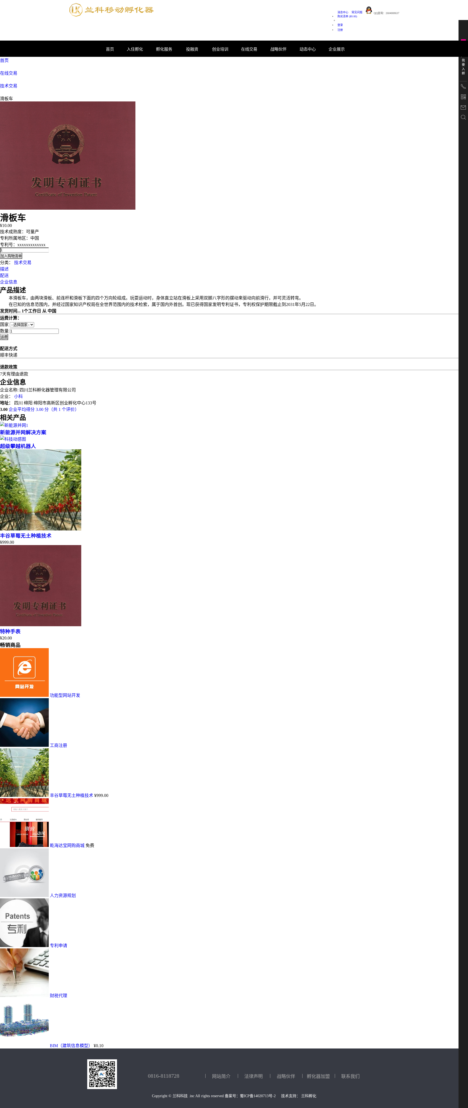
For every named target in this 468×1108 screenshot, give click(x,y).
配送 (4, 275)
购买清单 (347, 16)
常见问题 (357, 12)
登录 (340, 25)
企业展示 (337, 49)
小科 (18, 396)
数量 (4, 331)
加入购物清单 (11, 256)
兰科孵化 (308, 1096)
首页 (110, 49)
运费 (4, 337)
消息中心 (342, 12)
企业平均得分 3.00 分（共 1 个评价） (44, 409)
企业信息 (8, 282)
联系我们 (350, 1076)
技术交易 (8, 86)
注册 (340, 29)
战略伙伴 (278, 49)
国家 (4, 324)
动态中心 (308, 49)
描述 (4, 269)
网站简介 (221, 1076)
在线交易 (8, 73)
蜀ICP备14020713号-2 (258, 1096)
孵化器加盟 (318, 1076)
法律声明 (253, 1076)
